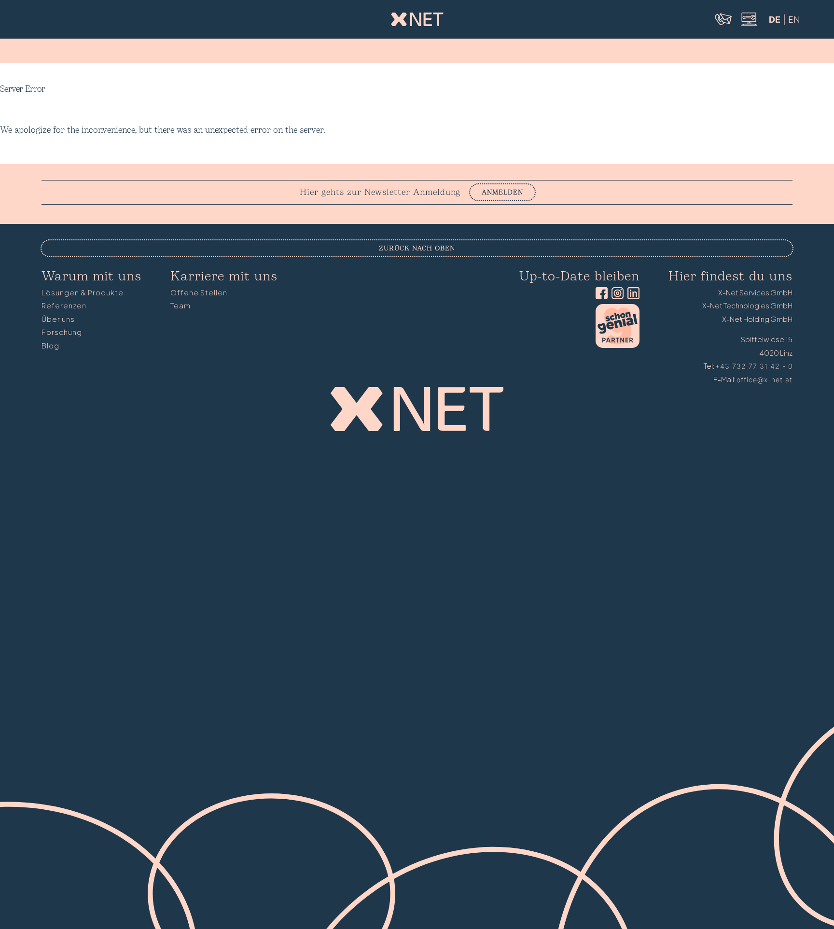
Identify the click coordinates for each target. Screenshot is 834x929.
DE (774, 19)
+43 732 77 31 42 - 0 (753, 366)
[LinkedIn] (631, 294)
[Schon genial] (617, 345)
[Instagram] (616, 294)
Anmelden (502, 192)
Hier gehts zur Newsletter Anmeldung (380, 192)
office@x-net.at (764, 379)
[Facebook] (600, 294)
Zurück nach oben (417, 248)
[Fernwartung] (748, 24)
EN (794, 19)
